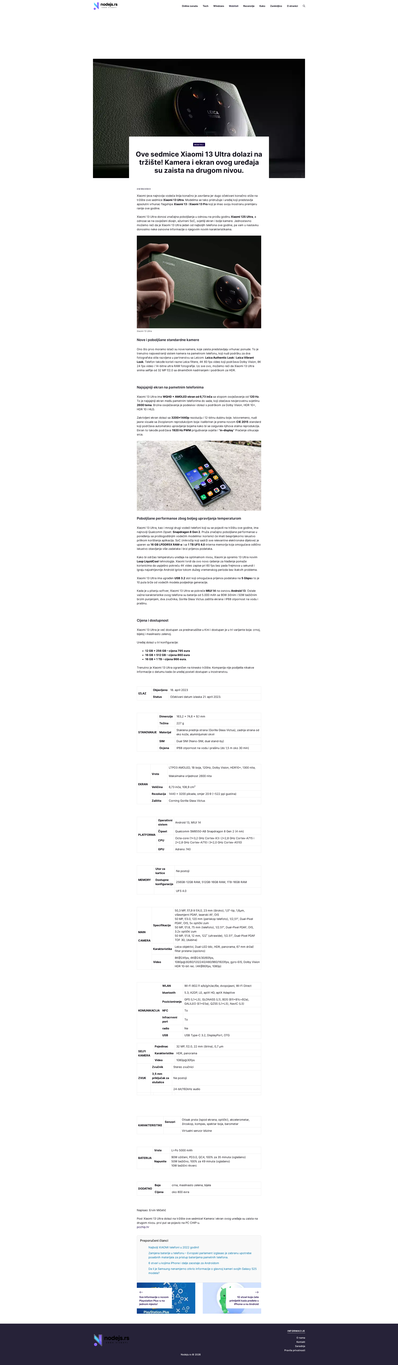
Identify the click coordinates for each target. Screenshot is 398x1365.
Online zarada (190, 6)
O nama (300, 1337)
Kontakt (300, 1341)
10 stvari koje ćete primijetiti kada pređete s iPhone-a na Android (244, 1300)
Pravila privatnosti (294, 1350)
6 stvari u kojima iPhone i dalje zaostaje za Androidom (183, 1263)
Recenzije (249, 6)
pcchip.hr (143, 1227)
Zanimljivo (276, 6)
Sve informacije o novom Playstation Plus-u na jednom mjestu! (154, 1300)
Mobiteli (233, 6)
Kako (262, 6)
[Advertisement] (199, 35)
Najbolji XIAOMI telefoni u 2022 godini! (173, 1247)
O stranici (292, 6)
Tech (205, 6)
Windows (218, 6)
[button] (302, 6)
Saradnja (300, 1346)
